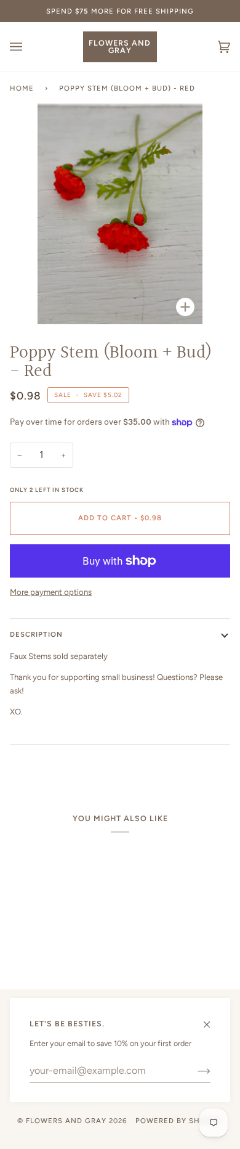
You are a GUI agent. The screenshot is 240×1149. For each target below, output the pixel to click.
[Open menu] (28, 47)
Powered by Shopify (179, 1120)
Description (36, 634)
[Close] (212, 1019)
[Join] (194, 1071)
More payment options (51, 592)
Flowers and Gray (66, 1120)
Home (22, 88)
